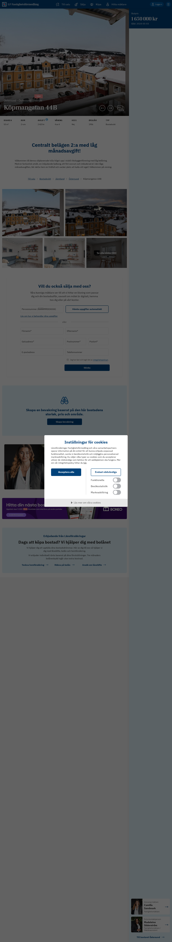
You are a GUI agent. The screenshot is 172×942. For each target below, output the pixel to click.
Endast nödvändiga (106, 472)
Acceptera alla (66, 472)
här (85, 462)
